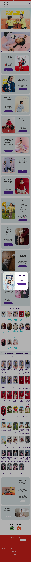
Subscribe (21, 283)
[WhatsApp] (22, 286)
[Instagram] (20, 286)
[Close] (27, 273)
